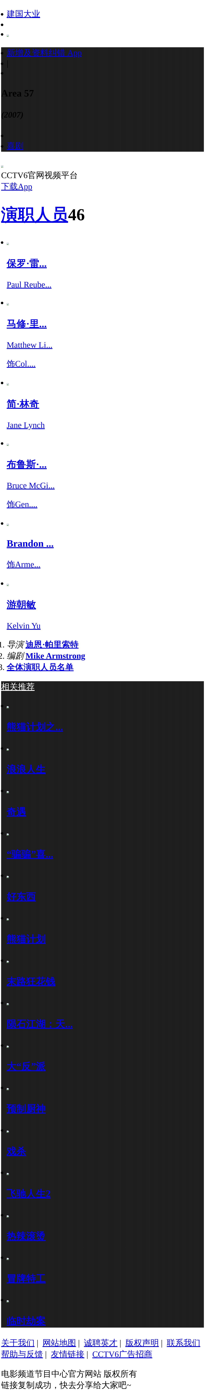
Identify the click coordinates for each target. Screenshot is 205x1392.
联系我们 (183, 1343)
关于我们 (18, 1343)
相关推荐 (18, 686)
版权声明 (142, 1343)
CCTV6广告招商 (122, 1354)
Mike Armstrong (55, 655)
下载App (16, 186)
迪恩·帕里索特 (52, 644)
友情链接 (67, 1354)
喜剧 (15, 146)
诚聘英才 (100, 1343)
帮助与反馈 (22, 1354)
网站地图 (59, 1343)
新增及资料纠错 (44, 52)
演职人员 (34, 214)
